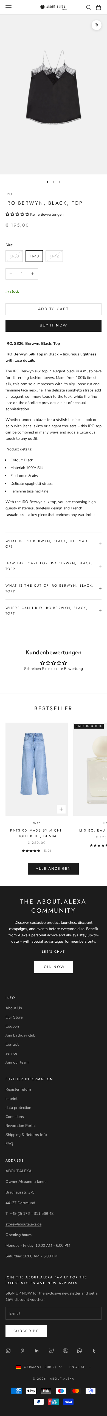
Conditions (14, 1116)
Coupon (12, 1026)
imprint (11, 1098)
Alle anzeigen (53, 868)
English (77, 1367)
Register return (18, 1089)
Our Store (13, 1017)
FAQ (9, 1143)
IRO (8, 194)
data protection (18, 1107)
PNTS (37, 823)
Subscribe (26, 1331)
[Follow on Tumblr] (94, 1350)
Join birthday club (20, 1035)
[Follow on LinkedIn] (37, 1350)
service (11, 1053)
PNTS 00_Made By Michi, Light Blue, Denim (36, 833)
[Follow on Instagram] (8, 1350)
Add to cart (53, 309)
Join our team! (17, 1062)
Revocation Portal (20, 1125)
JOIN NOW (53, 966)
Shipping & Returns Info (26, 1134)
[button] (17, 214)
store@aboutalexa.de (23, 1224)
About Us (13, 1008)
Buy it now (53, 325)
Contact (12, 1044)
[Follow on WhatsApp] (79, 1350)
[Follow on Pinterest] (22, 1350)
